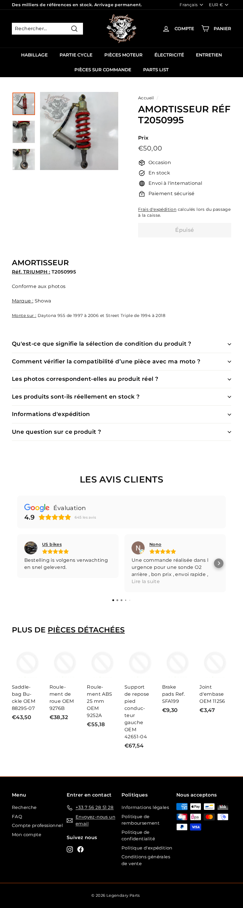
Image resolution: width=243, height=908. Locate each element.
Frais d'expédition (157, 209)
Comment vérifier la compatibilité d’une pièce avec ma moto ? (106, 361)
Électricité (169, 55)
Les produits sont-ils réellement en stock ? (76, 396)
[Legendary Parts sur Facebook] (80, 849)
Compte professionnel (37, 825)
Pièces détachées (86, 629)
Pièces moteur (123, 55)
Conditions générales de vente (146, 860)
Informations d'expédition (51, 414)
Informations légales (145, 807)
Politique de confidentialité (138, 835)
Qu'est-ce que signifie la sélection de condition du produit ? (101, 343)
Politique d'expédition (147, 848)
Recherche (24, 807)
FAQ (17, 816)
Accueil (146, 98)
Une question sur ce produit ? (56, 431)
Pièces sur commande (102, 69)
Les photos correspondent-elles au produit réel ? (85, 378)
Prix (143, 138)
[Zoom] (79, 131)
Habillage (34, 55)
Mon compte (26, 834)
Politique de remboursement (140, 820)
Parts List (156, 69)
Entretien (209, 55)
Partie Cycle (76, 55)
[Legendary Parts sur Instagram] (70, 849)
